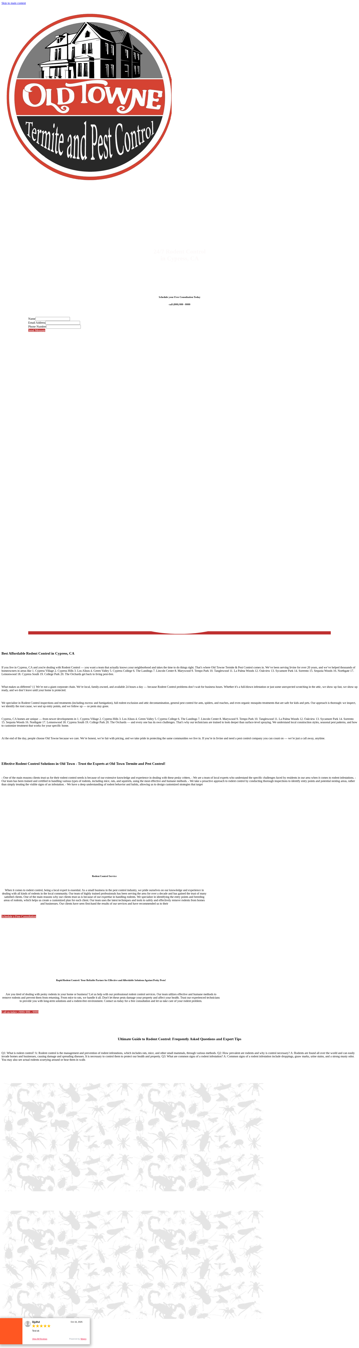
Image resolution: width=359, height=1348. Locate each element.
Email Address (36, 322)
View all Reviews (39, 1339)
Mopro (83, 1339)
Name (31, 318)
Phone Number (37, 326)
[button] (18, 916)
